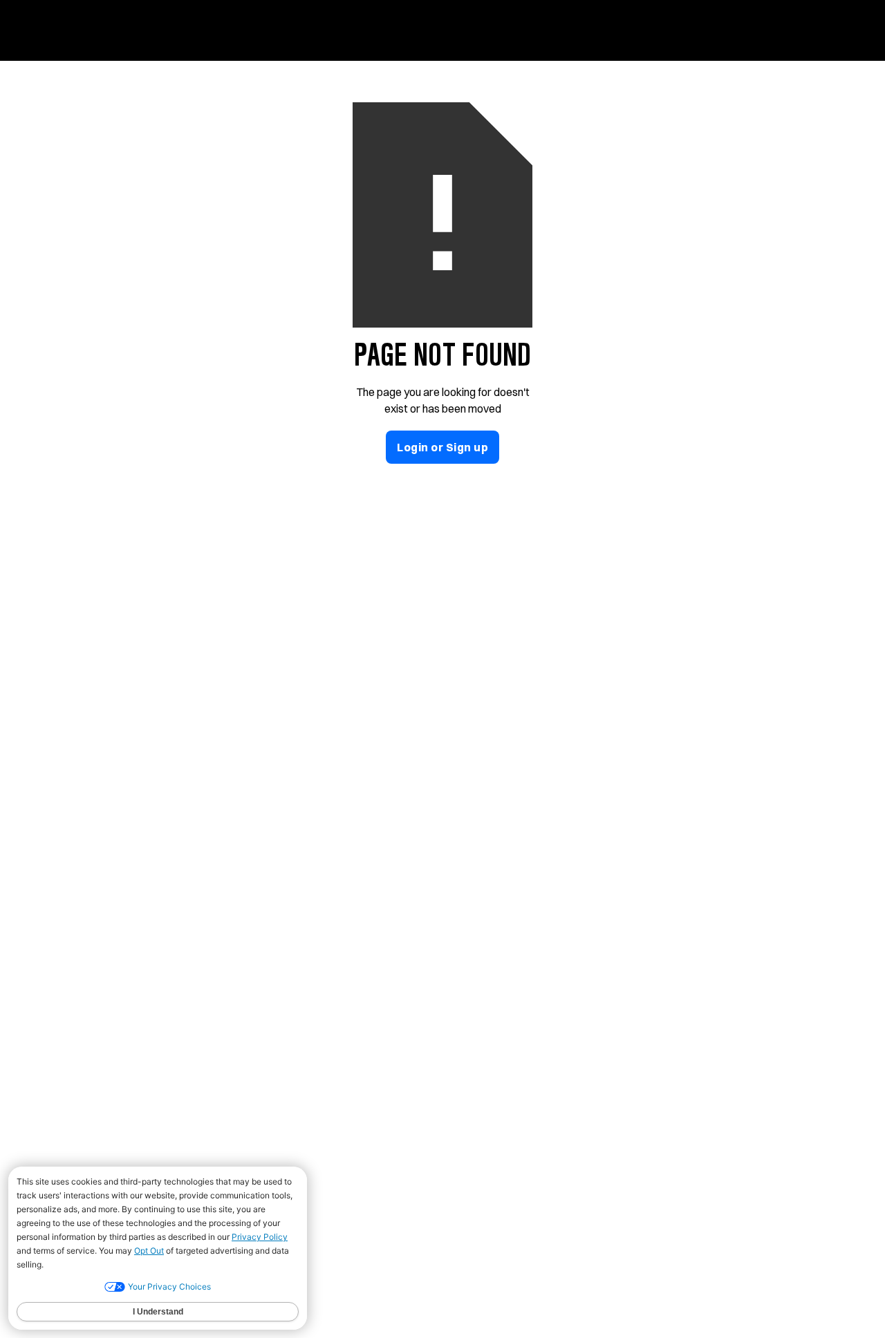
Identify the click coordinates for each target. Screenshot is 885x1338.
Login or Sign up (442, 447)
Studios (558, 30)
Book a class (809, 30)
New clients (479, 30)
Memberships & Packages (677, 30)
